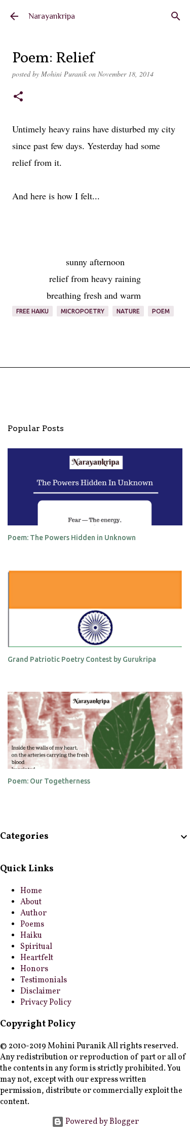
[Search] (176, 16)
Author (33, 913)
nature (128, 311)
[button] (18, 97)
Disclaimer (40, 991)
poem (161, 311)
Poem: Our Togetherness (49, 781)
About (31, 902)
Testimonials (43, 980)
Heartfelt (36, 958)
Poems (32, 924)
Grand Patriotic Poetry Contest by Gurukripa (82, 659)
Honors (34, 969)
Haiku (31, 935)
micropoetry (82, 311)
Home (31, 891)
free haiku (32, 311)
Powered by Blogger (101, 1121)
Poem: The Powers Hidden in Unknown (72, 538)
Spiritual (36, 946)
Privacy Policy (45, 1002)
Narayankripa (51, 16)
